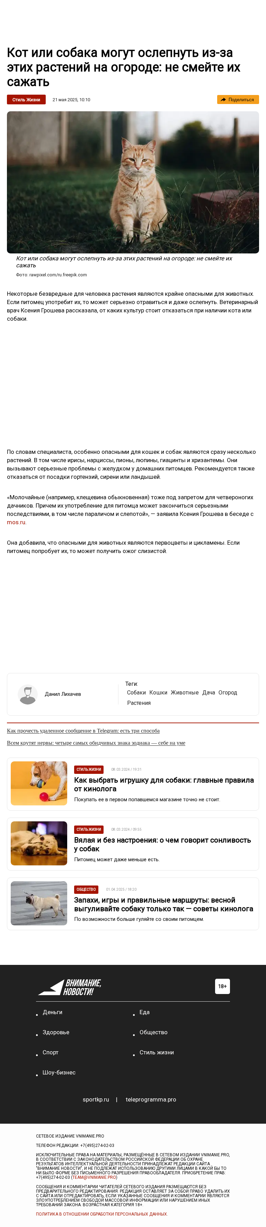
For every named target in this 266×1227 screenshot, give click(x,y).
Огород (228, 692)
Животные (185, 692)
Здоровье (56, 1032)
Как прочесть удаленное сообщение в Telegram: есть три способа (83, 731)
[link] (133, 182)
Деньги (52, 1012)
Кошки (158, 692)
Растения (139, 703)
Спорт (51, 1052)
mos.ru (16, 522)
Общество (154, 1032)
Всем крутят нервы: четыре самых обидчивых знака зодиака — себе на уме (96, 743)
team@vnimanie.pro (94, 1177)
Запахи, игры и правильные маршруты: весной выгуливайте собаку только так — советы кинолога (163, 904)
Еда (145, 1012)
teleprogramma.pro (151, 1099)
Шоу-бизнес (59, 1072)
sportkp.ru (96, 1099)
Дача (208, 692)
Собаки (136, 692)
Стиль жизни (26, 99)
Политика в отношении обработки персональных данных (101, 1214)
